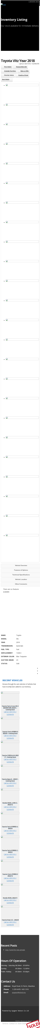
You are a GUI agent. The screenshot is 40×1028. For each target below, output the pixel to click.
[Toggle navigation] (37, 5)
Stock (30, 1021)
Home (17, 1021)
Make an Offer (25, 71)
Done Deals (22, 1023)
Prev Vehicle (7, 67)
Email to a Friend (23, 75)
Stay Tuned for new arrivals (15, 950)
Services (5, 1023)
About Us (23, 1021)
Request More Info (21, 67)
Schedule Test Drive (10, 71)
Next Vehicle (5, 79)
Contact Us (13, 1023)
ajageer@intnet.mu (19, 992)
